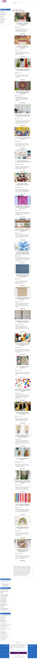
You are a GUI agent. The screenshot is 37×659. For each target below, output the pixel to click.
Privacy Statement (21, 657)
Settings (18, 655)
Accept (18, 652)
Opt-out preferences (15, 657)
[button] (26, 642)
